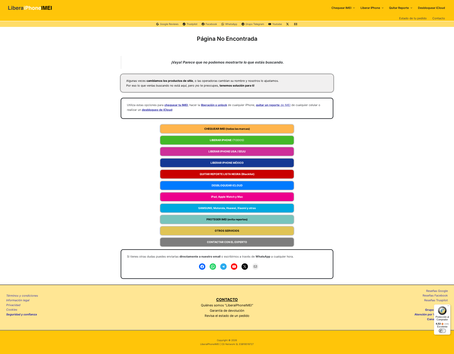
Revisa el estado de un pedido (227, 316)
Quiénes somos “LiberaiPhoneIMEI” (227, 305)
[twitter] (288, 24)
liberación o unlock (214, 105)
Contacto (438, 18)
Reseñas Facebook (435, 295)
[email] (296, 24)
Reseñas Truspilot (436, 300)
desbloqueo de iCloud (157, 110)
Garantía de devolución (227, 310)
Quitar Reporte (399, 8)
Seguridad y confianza (21, 314)
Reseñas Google (437, 291)
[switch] (442, 331)
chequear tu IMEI (176, 105)
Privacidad (13, 305)
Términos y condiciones (22, 295)
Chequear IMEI (341, 8)
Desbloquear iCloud (431, 8)
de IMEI (273, 105)
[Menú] (448, 306)
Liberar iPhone (370, 8)
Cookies (11, 309)
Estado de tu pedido (413, 18)
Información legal (17, 300)
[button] (353, 7)
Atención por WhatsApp (431, 314)
